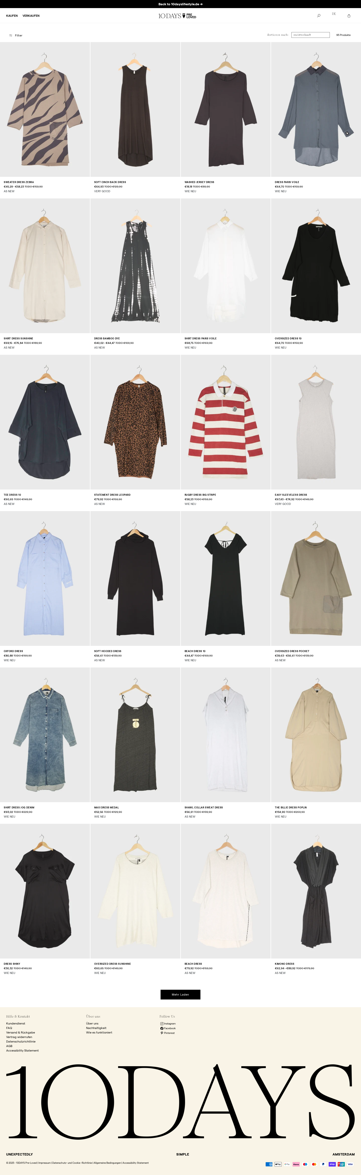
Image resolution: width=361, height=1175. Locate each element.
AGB (9, 1046)
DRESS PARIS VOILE (287, 182)
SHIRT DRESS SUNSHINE (18, 338)
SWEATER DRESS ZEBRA (19, 182)
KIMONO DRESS (284, 963)
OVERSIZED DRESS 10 (288, 338)
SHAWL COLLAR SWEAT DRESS (204, 807)
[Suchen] (319, 16)
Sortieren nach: (278, 34)
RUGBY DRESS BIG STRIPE (200, 494)
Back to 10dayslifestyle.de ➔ (181, 4)
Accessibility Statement (22, 1050)
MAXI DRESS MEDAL (106, 807)
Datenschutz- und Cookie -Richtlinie (72, 1162)
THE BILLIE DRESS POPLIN (291, 807)
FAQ (9, 1028)
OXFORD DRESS (13, 651)
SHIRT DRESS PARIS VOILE (201, 338)
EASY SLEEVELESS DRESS (291, 494)
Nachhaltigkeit (96, 1028)
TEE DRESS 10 (12, 494)
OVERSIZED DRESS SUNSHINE (112, 963)
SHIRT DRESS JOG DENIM (19, 807)
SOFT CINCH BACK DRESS (110, 182)
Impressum (45, 1162)
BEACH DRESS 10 (195, 651)
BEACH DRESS (193, 963)
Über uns (92, 1023)
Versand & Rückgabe (20, 1032)
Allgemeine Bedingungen (107, 1162)
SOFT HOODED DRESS (107, 651)
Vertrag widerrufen (19, 1037)
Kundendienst (15, 1023)
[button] (12, 16)
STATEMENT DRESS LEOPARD (112, 494)
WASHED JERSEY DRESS (199, 182)
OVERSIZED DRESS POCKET (292, 651)
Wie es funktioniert (99, 1032)
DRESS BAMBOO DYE (107, 338)
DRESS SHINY (12, 963)
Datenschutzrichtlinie (21, 1041)
